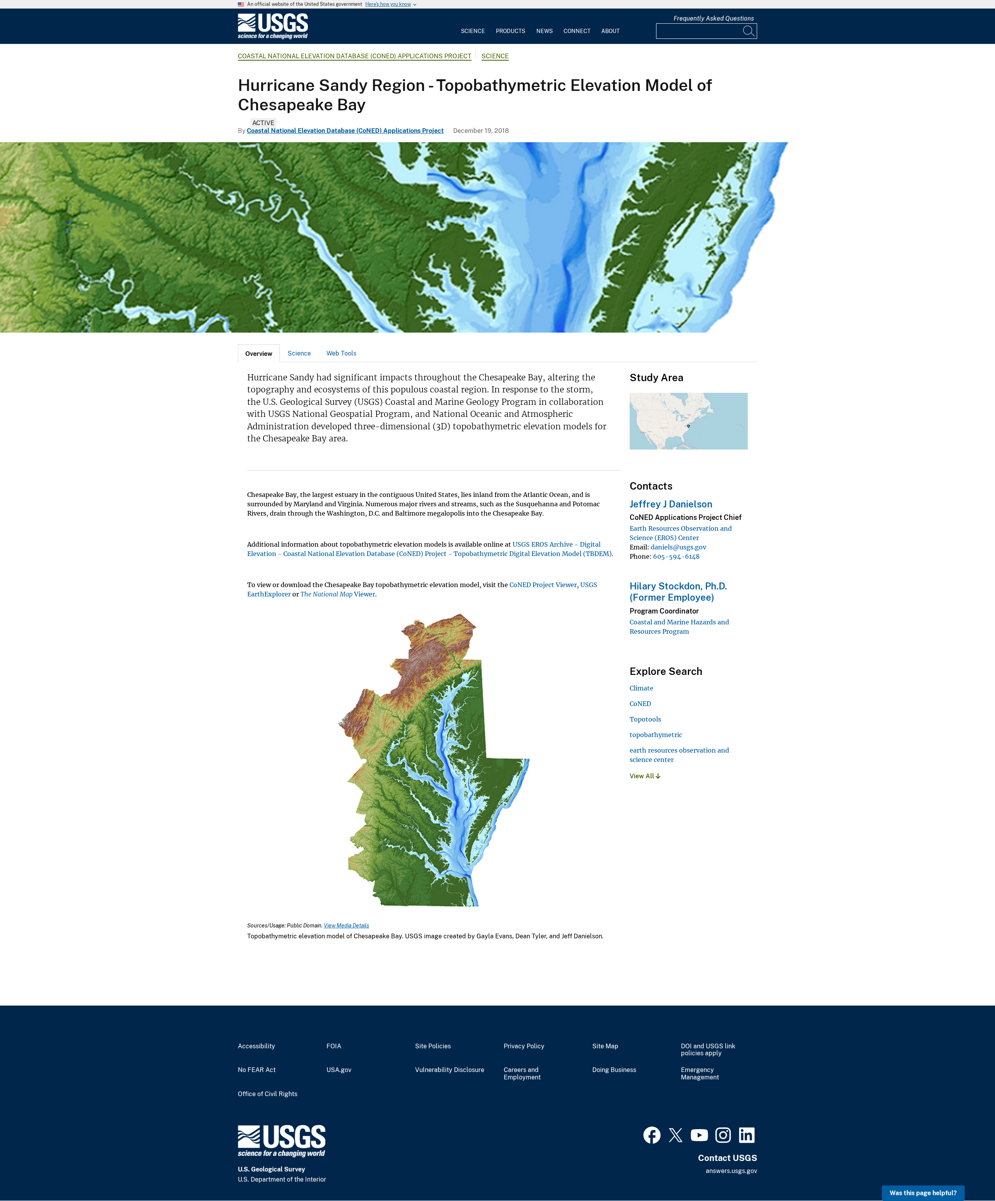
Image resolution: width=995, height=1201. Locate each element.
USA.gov (338, 1070)
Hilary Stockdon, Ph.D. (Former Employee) (678, 591)
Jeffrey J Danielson (671, 504)
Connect (577, 31)
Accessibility (256, 1046)
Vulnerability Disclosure (449, 1070)
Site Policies (433, 1046)
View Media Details (346, 925)
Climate (641, 688)
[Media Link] (433, 760)
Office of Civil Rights (267, 1094)
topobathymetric (656, 735)
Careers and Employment (522, 1074)
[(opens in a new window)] (652, 1134)
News (544, 31)
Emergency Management (700, 1074)
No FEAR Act (257, 1070)
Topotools (645, 719)
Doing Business (614, 1070)
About (610, 31)
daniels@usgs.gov (678, 547)
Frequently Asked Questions (714, 18)
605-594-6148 (676, 556)
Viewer (337, 594)
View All (643, 776)
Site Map (605, 1046)
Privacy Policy (524, 1046)
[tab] (259, 353)
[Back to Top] (966, 1172)
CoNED (640, 704)
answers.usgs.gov (731, 1171)
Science (473, 31)
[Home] (273, 37)
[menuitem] (473, 26)
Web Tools (341, 353)
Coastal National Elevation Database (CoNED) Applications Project (354, 56)
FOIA (333, 1046)
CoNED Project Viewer (543, 585)
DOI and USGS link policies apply (708, 1050)
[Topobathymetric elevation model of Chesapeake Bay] (497, 237)
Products (510, 31)
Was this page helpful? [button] (923, 1193)
